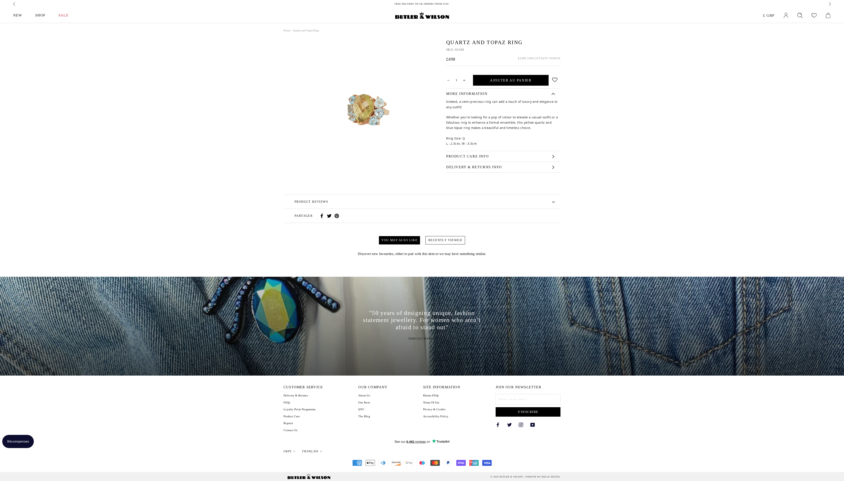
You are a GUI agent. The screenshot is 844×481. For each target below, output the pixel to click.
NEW (17, 15)
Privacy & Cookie (434, 409)
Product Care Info (467, 156)
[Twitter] (329, 216)
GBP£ (288, 451)
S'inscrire (528, 412)
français (310, 451)
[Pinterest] (337, 216)
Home (287, 30)
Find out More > (422, 338)
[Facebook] (322, 216)
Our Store (364, 402)
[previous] (14, 4)
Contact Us (290, 430)
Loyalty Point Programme (300, 409)
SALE (63, 15)
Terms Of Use (431, 402)
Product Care (292, 416)
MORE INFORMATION (467, 94)
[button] (555, 79)
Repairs (288, 423)
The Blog (364, 416)
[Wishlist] (814, 15)
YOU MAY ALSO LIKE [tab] (399, 240)
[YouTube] (532, 424)
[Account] (786, 15)
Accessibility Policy (436, 416)
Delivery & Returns (296, 395)
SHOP (40, 15)
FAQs (287, 402)
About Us (364, 395)
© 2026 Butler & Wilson (507, 477)
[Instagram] (521, 424)
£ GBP (769, 15)
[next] (829, 4)
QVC (361, 409)
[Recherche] (800, 15)
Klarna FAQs (431, 395)
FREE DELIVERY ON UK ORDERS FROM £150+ (422, 4)
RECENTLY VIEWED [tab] (445, 240)
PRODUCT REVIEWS (311, 201)
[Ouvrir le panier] (828, 15)
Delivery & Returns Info (474, 167)
